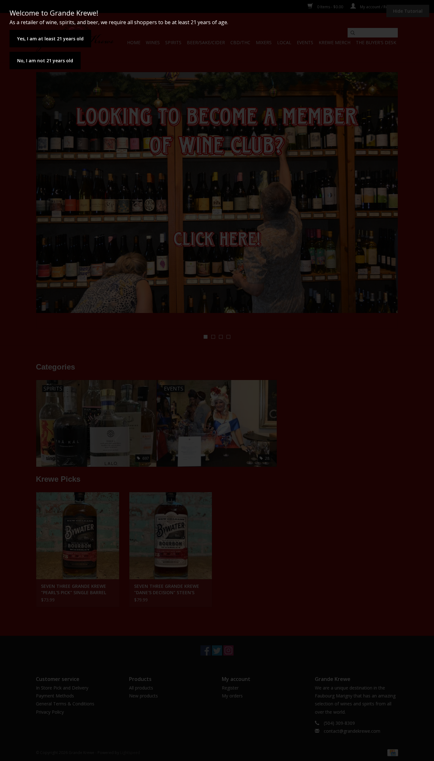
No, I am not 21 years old (45, 61)
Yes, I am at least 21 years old (50, 39)
